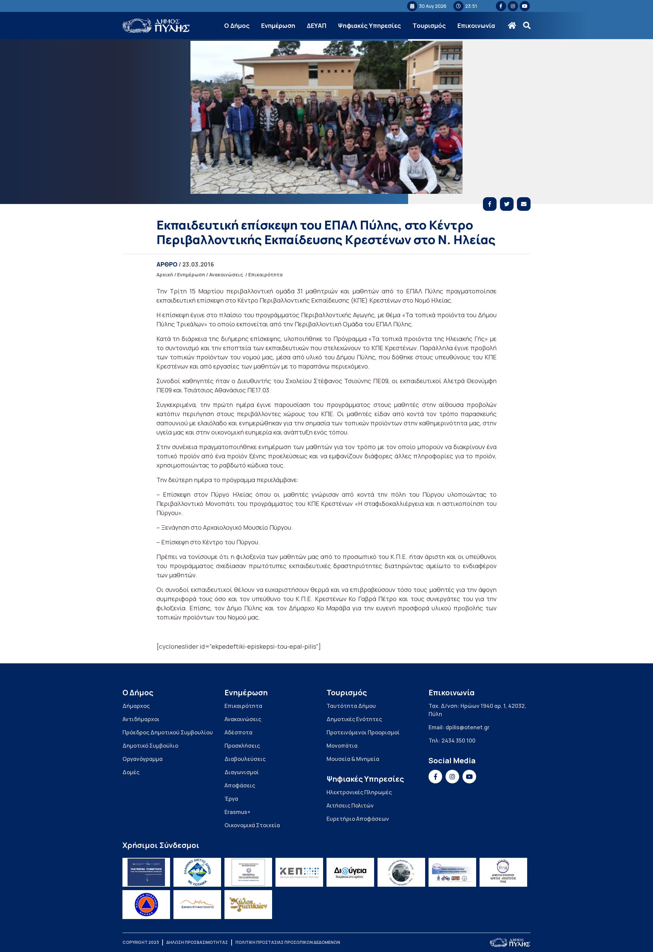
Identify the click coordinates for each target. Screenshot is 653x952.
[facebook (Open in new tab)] (501, 6)
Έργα (231, 798)
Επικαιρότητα (265, 274)
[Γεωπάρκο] (401, 872)
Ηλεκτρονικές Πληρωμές (359, 792)
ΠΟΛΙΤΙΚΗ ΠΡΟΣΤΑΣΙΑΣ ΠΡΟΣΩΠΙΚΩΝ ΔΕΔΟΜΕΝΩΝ (287, 942)
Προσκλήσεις (242, 745)
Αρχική (164, 274)
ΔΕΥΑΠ (316, 25)
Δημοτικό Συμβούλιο (150, 745)
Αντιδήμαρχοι (141, 719)
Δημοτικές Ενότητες (354, 719)
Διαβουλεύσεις (245, 759)
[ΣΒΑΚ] (452, 872)
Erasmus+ (237, 812)
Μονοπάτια (341, 745)
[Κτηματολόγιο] (197, 904)
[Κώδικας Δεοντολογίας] (248, 872)
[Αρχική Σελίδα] (156, 25)
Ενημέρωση (278, 25)
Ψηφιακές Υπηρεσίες (369, 25)
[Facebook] (490, 204)
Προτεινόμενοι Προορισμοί (363, 732)
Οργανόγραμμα (142, 759)
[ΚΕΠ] (299, 872)
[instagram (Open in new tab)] (513, 6)
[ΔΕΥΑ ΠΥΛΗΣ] (503, 872)
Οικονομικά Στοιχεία (252, 825)
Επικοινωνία (476, 25)
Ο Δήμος (237, 25)
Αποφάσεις (239, 785)
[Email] (524, 204)
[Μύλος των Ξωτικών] (248, 904)
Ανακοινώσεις (226, 274)
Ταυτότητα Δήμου (351, 706)
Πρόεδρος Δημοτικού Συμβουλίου (167, 732)
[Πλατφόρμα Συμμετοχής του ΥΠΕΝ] (146, 872)
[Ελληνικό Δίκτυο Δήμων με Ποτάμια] (197, 872)
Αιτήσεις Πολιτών (350, 805)
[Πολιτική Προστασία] (146, 904)
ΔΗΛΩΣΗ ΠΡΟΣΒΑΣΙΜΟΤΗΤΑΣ (197, 942)
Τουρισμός (429, 25)
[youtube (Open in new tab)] (525, 6)
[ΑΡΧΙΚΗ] (512, 25)
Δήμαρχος (136, 706)
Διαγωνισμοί (241, 772)
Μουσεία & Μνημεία (352, 759)
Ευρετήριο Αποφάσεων (357, 818)
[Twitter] (507, 204)
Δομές (130, 772)
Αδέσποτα (238, 732)
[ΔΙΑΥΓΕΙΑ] (350, 872)
